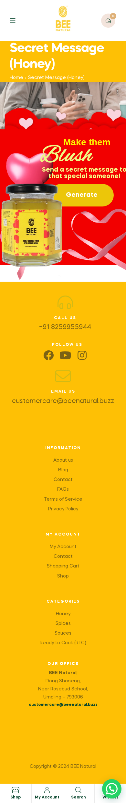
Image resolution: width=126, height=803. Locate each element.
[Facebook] (48, 355)
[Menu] (17, 21)
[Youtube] (65, 355)
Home (16, 77)
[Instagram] (82, 355)
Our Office (63, 664)
